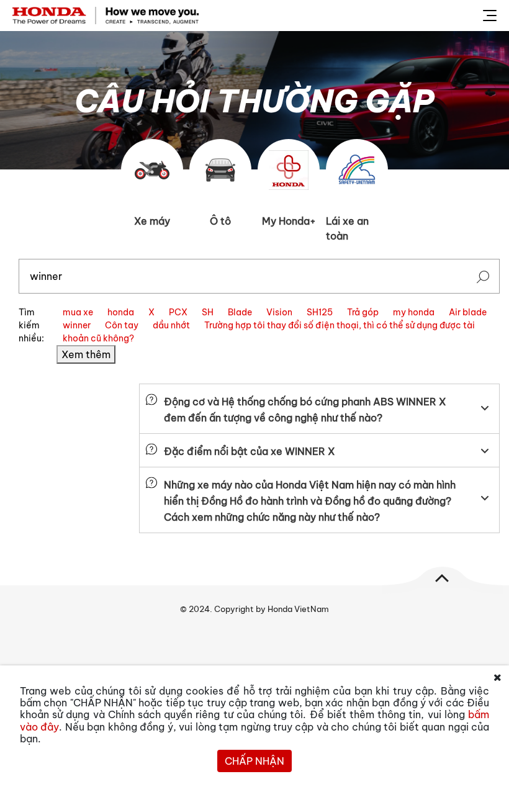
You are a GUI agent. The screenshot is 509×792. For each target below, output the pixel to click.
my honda (414, 312)
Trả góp (363, 312)
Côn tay (121, 325)
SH (208, 312)
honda (120, 312)
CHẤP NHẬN (254, 761)
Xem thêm (85, 354)
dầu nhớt (171, 325)
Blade (240, 312)
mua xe (78, 312)
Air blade (468, 312)
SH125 (320, 312)
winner (77, 325)
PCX (178, 312)
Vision (279, 312)
